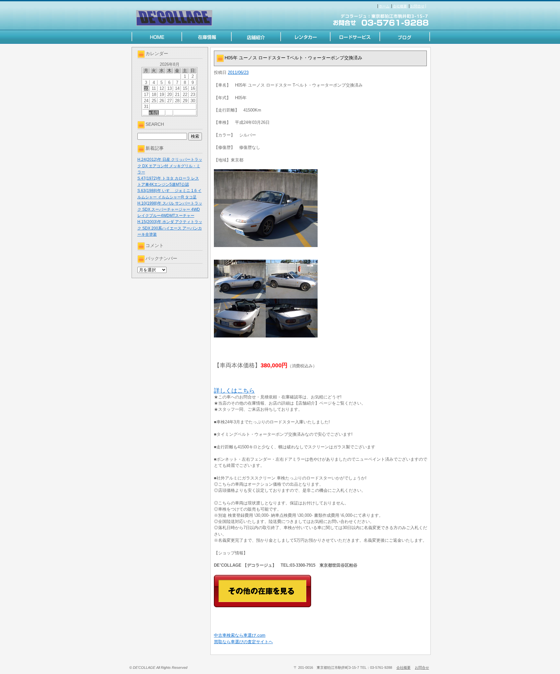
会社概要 (400, 6)
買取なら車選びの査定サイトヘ (243, 641)
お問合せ (417, 6)
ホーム (384, 6)
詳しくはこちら (234, 390)
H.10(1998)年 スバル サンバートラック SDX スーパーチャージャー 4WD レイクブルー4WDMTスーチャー (169, 209)
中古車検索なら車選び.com (239, 635)
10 (146, 88)
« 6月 (154, 112)
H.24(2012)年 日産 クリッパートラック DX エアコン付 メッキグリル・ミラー (169, 165)
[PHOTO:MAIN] (320, 208)
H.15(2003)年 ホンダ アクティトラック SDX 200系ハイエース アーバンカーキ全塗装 (169, 227)
